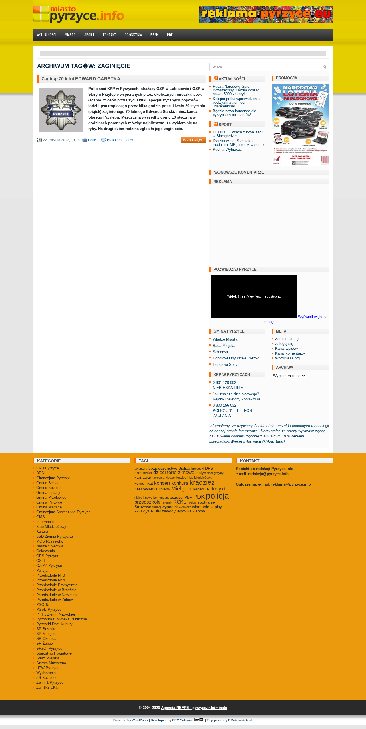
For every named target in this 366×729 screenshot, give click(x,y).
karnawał (142, 477)
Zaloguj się (284, 343)
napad (198, 489)
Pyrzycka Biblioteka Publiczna (61, 619)
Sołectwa (220, 352)
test (249, 720)
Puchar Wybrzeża (227, 149)
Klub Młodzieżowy (51, 526)
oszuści (176, 497)
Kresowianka (146, 489)
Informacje (45, 522)
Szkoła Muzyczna (51, 663)
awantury (140, 468)
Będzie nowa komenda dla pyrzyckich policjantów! (234, 113)
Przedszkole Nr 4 (50, 580)
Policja (93, 140)
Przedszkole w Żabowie (55, 600)
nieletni (139, 497)
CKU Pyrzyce (47, 468)
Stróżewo (142, 506)
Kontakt (109, 34)
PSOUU (42, 604)
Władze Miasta (225, 339)
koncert (162, 483)
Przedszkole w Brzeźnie (56, 590)
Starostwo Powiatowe (54, 653)
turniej (156, 507)
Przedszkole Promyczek (56, 585)
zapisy (216, 506)
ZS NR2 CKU (47, 687)
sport (225, 125)
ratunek (167, 502)
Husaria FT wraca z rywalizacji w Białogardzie (238, 134)
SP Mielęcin (46, 634)
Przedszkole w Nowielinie (57, 595)
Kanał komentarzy (290, 353)
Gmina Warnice (49, 507)
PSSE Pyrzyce (48, 609)
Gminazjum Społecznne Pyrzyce (63, 512)
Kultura (42, 531)
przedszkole (147, 502)
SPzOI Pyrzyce (49, 648)
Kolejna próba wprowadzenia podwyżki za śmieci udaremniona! (236, 102)
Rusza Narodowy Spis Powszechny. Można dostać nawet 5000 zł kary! (236, 90)
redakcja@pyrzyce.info (268, 474)
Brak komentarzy (120, 140)
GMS (40, 517)
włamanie (200, 506)
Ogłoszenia (133, 34)
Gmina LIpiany (48, 492)
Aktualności (46, 34)
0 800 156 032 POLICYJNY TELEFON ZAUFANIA (232, 410)
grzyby (219, 473)
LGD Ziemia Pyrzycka (54, 536)
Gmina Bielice (47, 483)
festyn (200, 472)
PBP (188, 497)
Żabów (199, 511)
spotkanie (206, 502)
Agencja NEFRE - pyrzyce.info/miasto (194, 708)
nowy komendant (157, 497)
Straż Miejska (47, 658)
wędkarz (185, 507)
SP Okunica (46, 638)
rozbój (192, 502)
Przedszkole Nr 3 (50, 575)
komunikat (143, 483)
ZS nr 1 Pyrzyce (49, 682)
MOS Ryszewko (49, 541)
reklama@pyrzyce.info (291, 484)
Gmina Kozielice (49, 488)
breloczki (197, 468)
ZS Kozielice (46, 677)
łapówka (184, 511)
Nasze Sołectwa (49, 546)
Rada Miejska (224, 345)
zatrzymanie (147, 511)
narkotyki (215, 489)
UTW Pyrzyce (47, 668)
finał (210, 473)
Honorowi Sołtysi (226, 364)
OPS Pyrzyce (47, 556)
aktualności (232, 79)
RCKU (180, 502)
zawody (169, 511)
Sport (89, 34)
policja (217, 495)
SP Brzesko (46, 629)
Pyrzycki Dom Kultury (54, 624)
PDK (170, 34)
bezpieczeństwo (162, 468)
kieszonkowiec (176, 477)
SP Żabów (44, 643)
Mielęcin (181, 489)
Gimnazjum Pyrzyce (53, 478)
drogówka (143, 472)
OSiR (40, 561)
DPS (40, 473)
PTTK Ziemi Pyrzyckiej (55, 614)
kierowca (158, 477)
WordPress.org (287, 358)
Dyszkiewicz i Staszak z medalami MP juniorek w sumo (238, 143)
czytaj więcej (193, 140)
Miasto (70, 34)
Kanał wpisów (286, 348)
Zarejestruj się (287, 339)
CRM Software (183, 720)
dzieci (159, 472)
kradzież (202, 482)
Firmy (154, 34)
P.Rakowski (236, 720)
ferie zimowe (180, 472)
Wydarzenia (46, 673)
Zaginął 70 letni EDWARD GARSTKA (80, 78)
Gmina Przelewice (51, 497)
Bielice (184, 468)
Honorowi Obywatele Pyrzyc (236, 358)
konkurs (179, 483)
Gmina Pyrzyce (49, 502)
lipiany (164, 489)
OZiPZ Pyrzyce (49, 565)
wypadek (170, 506)
